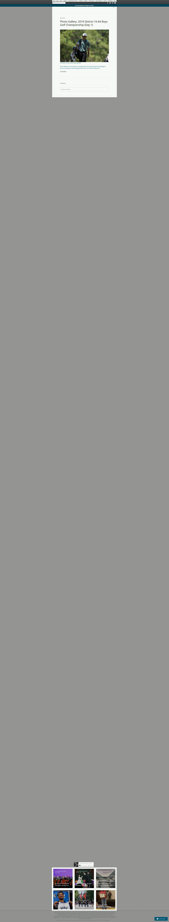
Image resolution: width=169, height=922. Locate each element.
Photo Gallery (63, 71)
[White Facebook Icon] (108, 3)
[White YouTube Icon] (115, 3)
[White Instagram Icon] (112, 3)
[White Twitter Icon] (110, 3)
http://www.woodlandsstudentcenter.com (65, 916)
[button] (113, 7)
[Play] (80, 865)
